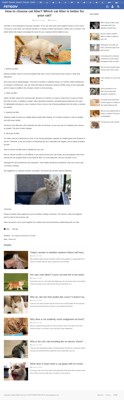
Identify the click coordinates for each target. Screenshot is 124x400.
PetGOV (11, 6)
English (5, 2)
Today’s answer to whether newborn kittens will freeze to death (62, 252)
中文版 (115, 395)
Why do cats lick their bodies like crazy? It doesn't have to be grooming (66, 297)
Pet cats (15, 229)
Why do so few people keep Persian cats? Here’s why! (110, 68)
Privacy (108, 395)
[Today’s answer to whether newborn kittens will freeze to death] (16, 260)
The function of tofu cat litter (110, 122)
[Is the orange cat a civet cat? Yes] (95, 80)
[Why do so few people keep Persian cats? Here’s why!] (95, 70)
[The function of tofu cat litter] (95, 124)
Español (12, 2)
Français (26, 2)
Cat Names (53, 20)
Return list (12, 239)
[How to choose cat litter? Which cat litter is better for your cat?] (95, 36)
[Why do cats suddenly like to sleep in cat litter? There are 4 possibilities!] (95, 113)
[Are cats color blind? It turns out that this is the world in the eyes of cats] (16, 282)
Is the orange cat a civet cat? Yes (110, 79)
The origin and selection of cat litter (23, 235)
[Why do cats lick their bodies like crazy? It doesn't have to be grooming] (16, 304)
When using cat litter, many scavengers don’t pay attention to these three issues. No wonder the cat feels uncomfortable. (110, 25)
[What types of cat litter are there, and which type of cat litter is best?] (95, 47)
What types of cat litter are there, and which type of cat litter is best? (110, 47)
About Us (100, 395)
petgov (14, 395)
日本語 (32, 2)
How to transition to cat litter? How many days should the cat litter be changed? (108, 91)
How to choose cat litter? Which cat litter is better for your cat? (110, 36)
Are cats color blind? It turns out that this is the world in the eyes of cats (66, 274)
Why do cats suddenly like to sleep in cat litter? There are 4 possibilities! (110, 113)
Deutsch (19, 2)
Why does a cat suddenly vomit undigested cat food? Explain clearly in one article (71, 319)
